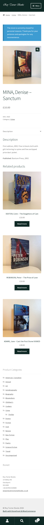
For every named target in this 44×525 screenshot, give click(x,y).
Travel (8, 451)
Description (8, 131)
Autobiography (11, 390)
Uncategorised (11, 455)
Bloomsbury (10, 398)
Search (22, 521)
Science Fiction (11, 447)
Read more (22, 224)
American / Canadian (13, 378)
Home (8, 15)
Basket (34, 519)
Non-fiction (10, 435)
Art (7, 386)
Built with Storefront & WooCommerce (19, 511)
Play (7, 439)
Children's (9, 402)
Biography (9, 394)
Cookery (9, 406)
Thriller (11, 414)
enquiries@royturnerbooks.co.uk (15, 491)
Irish (7, 427)
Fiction (8, 423)
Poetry (8, 443)
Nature (8, 431)
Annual (8, 382)
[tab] (22, 131)
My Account (7, 521)
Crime (14, 15)
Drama (8, 418)
